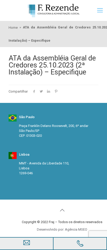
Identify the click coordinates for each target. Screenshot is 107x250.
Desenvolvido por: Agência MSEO (62, 229)
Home (13, 27)
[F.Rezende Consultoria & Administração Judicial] (53, 10)
